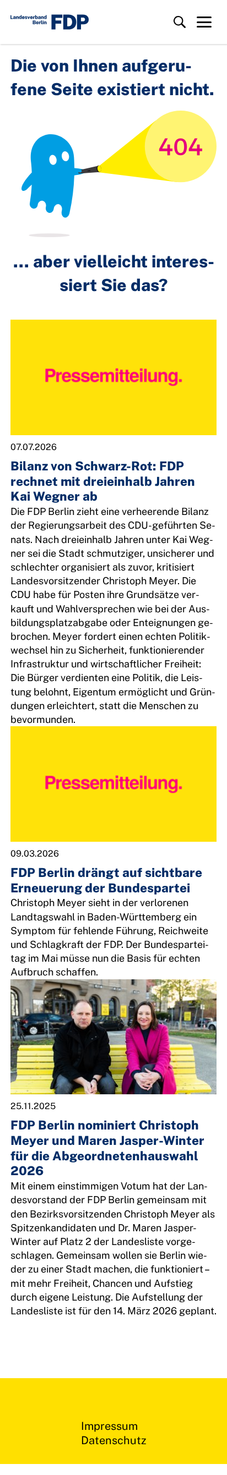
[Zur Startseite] (49, 22)
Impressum (109, 1426)
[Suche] (180, 22)
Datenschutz (114, 1440)
